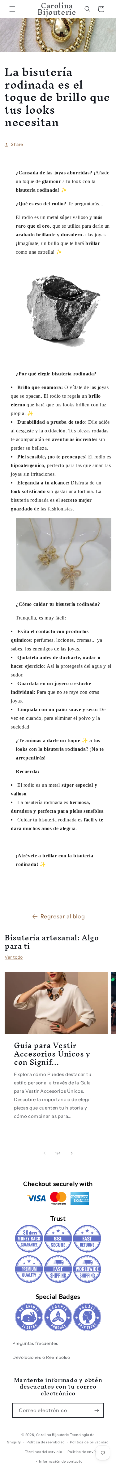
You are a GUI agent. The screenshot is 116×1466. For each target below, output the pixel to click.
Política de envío (82, 1452)
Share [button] (17, 144)
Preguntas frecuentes (35, 1343)
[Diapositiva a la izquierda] (44, 1153)
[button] (12, 9)
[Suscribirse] (96, 1410)
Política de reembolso (46, 1442)
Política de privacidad (89, 1442)
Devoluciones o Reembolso (41, 1357)
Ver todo (14, 957)
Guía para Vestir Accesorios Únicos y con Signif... (52, 1053)
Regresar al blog (63, 916)
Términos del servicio (43, 1452)
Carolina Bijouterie (52, 1435)
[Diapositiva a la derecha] (72, 1153)
